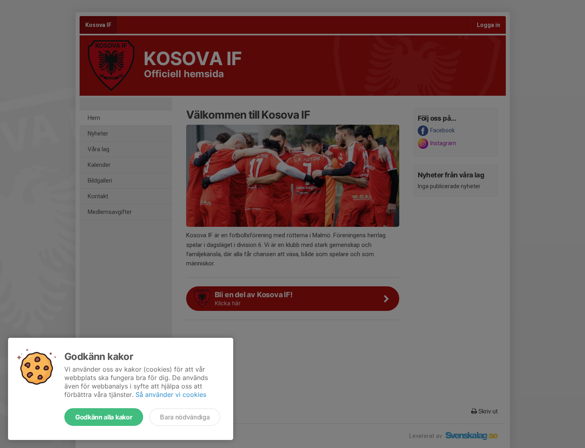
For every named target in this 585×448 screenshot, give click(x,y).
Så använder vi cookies (170, 394)
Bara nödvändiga (184, 417)
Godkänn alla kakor (103, 417)
